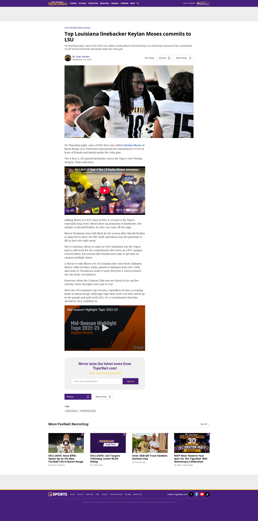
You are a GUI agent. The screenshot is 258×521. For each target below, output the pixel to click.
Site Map (128, 494)
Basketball (104, 3)
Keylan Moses (132, 145)
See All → (205, 424)
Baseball (115, 3)
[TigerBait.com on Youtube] (202, 494)
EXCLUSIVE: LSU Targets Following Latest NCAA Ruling (105, 458)
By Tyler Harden (81, 56)
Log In (185, 3)
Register (192, 3)
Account (80, 494)
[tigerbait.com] (57, 4)
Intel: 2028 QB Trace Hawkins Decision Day (149, 457)
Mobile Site (137, 494)
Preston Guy (140, 462)
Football (83, 3)
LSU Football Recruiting (77, 27)
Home (72, 494)
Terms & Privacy (116, 494)
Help (97, 494)
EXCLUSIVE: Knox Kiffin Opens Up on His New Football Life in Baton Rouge (65, 458)
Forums (73, 3)
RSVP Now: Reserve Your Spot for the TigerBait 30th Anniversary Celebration (190, 458)
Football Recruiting (87, 411)
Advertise (89, 494)
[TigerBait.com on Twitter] (191, 494)
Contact (105, 494)
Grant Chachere (58, 465)
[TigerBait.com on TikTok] (207, 494)
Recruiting (93, 3)
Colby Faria (98, 465)
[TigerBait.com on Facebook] (196, 494)
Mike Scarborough (185, 465)
